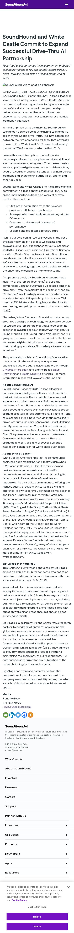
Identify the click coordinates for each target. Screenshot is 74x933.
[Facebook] (24, 715)
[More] (30, 715)
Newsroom (12, 787)
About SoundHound (18, 768)
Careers (10, 797)
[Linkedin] (12, 715)
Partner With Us (15, 816)
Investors (11, 778)
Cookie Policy (19, 900)
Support (10, 806)
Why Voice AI (14, 759)
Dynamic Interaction (15, 369)
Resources (12, 872)
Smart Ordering (31, 374)
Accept (37, 926)
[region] (37, 907)
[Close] (68, 887)
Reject (37, 916)
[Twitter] (18, 715)
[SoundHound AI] (16, 4)
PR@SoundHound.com (17, 707)
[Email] (5, 715)
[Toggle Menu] (66, 4)
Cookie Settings (37, 906)
